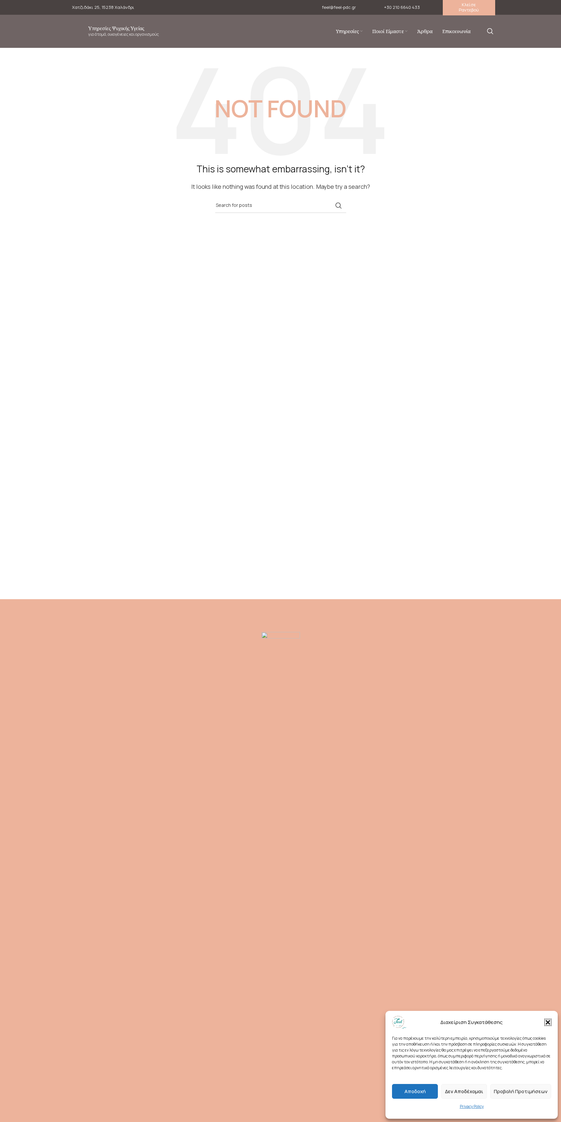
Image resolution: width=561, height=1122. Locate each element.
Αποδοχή (415, 1091)
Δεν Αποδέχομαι (464, 1091)
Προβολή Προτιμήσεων (521, 1091)
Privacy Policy (472, 1106)
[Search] (490, 31)
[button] (548, 1022)
